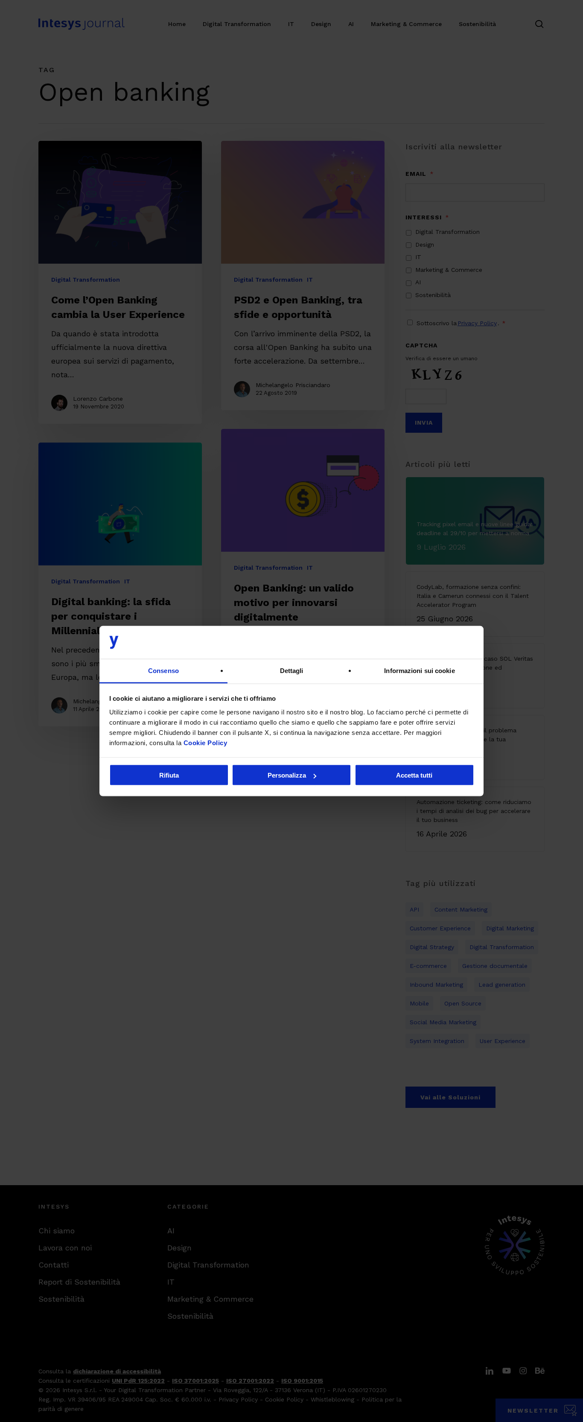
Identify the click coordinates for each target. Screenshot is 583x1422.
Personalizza (287, 775)
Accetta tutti (414, 775)
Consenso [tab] (163, 670)
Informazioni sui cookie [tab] (419, 670)
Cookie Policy (205, 742)
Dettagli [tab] (291, 670)
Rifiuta (169, 775)
